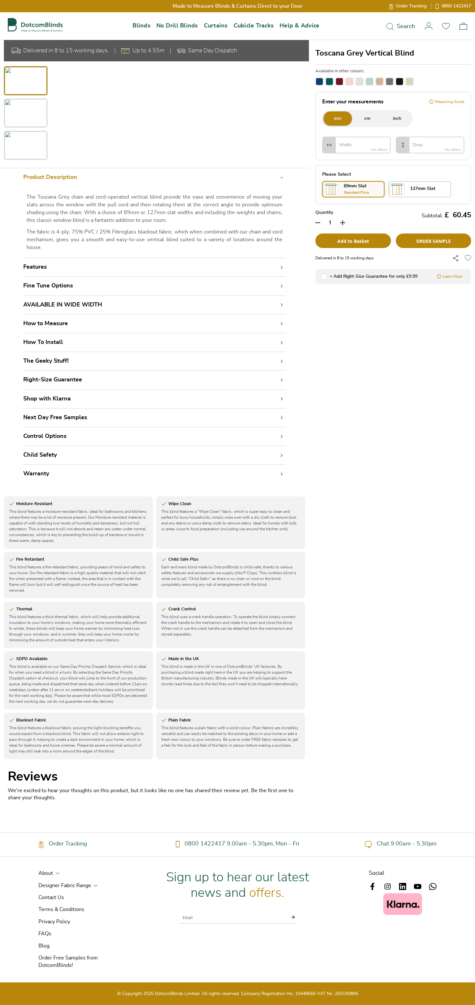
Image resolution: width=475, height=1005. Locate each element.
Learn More (452, 276)
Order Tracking (411, 6)
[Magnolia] (379, 82)
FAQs (44, 933)
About (45, 873)
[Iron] (389, 82)
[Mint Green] (410, 82)
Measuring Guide (449, 102)
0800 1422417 (456, 6)
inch (397, 118)
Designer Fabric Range (64, 885)
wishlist (446, 26)
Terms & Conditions (61, 909)
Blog (43, 945)
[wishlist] (468, 258)
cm (367, 118)
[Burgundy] (339, 82)
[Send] (289, 917)
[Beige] (359, 82)
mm (338, 118)
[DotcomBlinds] (35, 25)
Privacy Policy (54, 921)
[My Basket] (463, 26)
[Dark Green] (329, 82)
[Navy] (319, 82)
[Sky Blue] (369, 82)
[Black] (400, 82)
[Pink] (349, 82)
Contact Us (51, 897)
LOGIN (428, 26)
